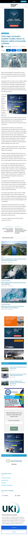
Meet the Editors (4, 480)
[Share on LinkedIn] (8, 50)
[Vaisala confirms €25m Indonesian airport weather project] (5, 368)
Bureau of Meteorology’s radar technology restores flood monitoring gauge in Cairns (13, 259)
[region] (14, 524)
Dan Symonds (8, 46)
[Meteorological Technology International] (14, 5)
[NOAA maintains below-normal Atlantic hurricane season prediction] (14, 272)
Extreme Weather (5, 33)
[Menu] (2, 5)
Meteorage (14, 464)
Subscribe (24, 1)
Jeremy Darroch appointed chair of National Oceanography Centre (7, 230)
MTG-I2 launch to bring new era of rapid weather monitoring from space (18, 374)
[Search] (26, 5)
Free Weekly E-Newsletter (6, 485)
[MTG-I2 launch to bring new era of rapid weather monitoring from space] (5, 375)
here (10, 220)
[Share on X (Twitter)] (19, 50)
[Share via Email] (24, 50)
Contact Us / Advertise (6, 477)
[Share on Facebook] (13, 50)
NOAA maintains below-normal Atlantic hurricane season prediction (13, 283)
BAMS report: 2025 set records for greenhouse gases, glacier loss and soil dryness (12, 307)
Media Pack (3, 482)
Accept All (14, 527)
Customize (14, 532)
